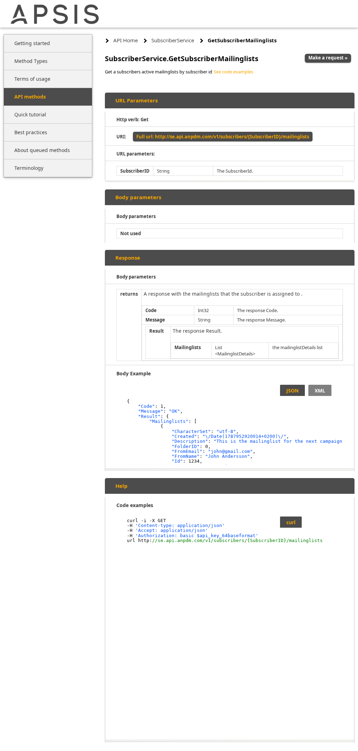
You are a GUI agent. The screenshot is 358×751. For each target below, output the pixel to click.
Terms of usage (32, 78)
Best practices (30, 132)
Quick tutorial (30, 114)
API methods (30, 96)
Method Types (31, 61)
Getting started (32, 43)
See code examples (233, 71)
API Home (125, 40)
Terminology (28, 168)
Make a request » (328, 58)
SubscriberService (172, 40)
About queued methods (42, 150)
